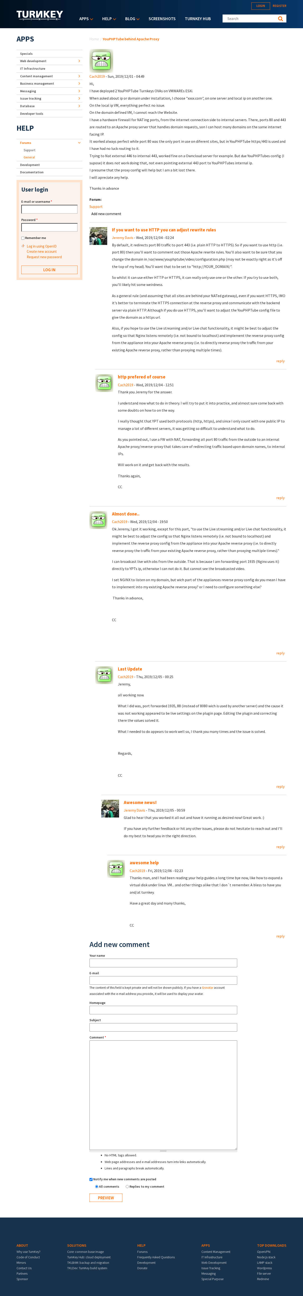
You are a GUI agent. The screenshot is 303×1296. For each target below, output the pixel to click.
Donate (142, 1268)
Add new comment (106, 213)
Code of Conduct (28, 1257)
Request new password (44, 257)
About (22, 1245)
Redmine (263, 1279)
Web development (33, 61)
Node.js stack (266, 1257)
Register (279, 6)
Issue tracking (30, 98)
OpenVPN (263, 1252)
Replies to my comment (146, 1186)
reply (280, 360)
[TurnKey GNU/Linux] (40, 18)
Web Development (214, 1262)
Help (106, 19)
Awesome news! (140, 802)
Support (96, 206)
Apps (83, 19)
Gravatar (207, 988)
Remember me (35, 238)
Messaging (28, 91)
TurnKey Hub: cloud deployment (89, 1257)
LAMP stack (264, 1262)
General (29, 157)
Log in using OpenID (42, 246)
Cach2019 (97, 76)
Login (260, 6)
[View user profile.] (101, 60)
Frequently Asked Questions (156, 1257)
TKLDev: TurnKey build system (87, 1268)
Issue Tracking (210, 1268)
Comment (97, 1037)
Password (29, 220)
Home (94, 39)
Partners (22, 1273)
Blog (129, 19)
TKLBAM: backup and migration (88, 1262)
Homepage (97, 1003)
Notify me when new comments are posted (124, 1179)
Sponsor (22, 1279)
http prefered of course (141, 377)
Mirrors (21, 1262)
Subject (95, 1020)
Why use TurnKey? (28, 1252)
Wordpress (264, 1268)
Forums (25, 143)
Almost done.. (125, 514)
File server (264, 1273)
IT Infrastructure (32, 68)
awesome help (144, 862)
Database (27, 106)
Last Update (130, 669)
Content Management (215, 1252)
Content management (36, 76)
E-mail (94, 973)
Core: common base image (85, 1252)
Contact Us (24, 1268)
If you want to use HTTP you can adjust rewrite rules (164, 230)
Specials (26, 53)
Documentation (32, 172)
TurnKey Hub (198, 18)
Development (30, 165)
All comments (109, 1186)
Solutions (76, 1245)
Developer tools (31, 113)
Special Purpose (212, 1279)
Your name (97, 955)
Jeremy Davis (122, 237)
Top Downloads (271, 1245)
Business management (37, 83)
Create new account (42, 251)
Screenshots (162, 18)
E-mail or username (36, 201)
